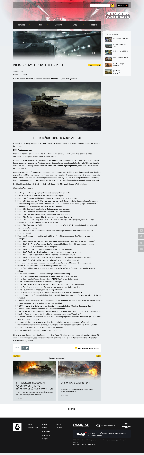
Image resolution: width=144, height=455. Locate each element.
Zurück (92, 65)
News (18, 65)
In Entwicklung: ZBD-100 (120, 51)
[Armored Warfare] (118, 15)
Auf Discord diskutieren (88, 348)
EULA (74, 444)
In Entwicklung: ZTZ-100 (120, 38)
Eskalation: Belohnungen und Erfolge (118, 71)
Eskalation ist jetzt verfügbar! (119, 64)
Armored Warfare (17, 427)
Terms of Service (81, 444)
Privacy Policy (91, 444)
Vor (98, 65)
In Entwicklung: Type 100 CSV (119, 45)
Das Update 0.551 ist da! (120, 57)
